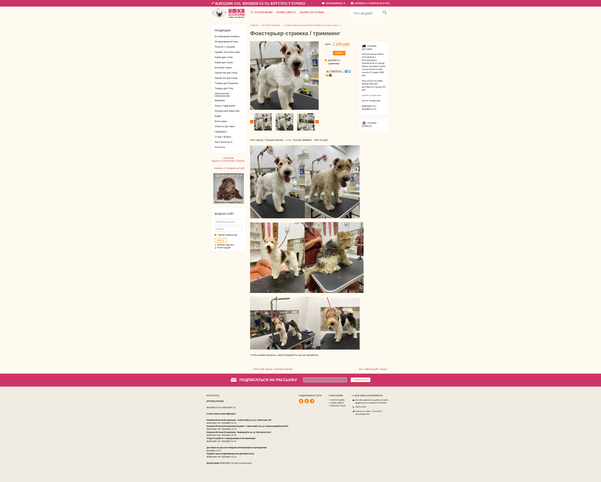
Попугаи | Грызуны (225, 46)
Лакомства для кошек (226, 77)
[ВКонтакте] (346, 71)
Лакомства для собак (226, 72)
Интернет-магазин (271, 25)
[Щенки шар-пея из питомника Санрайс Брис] (228, 202)
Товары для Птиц (224, 88)
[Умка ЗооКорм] (228, 18)
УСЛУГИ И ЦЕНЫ (261, 12)
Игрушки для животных (227, 110)
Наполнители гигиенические (222, 94)
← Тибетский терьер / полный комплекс (271, 369)
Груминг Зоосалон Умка (227, 52)
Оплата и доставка (225, 126)
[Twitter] (349, 71)
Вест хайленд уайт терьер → (374, 369)
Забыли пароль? (225, 244)
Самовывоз (221, 131)
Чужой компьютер (227, 234)
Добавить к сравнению (334, 62)
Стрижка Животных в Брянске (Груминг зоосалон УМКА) (311, 25)
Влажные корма (223, 67)
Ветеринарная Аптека (226, 41)
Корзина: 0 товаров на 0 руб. (372, 3)
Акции (218, 115)
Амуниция (220, 100)
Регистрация (223, 247)
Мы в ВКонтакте (223, 141)
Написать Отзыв (312, 12)
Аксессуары (221, 121)
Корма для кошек (224, 62)
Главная (254, 25)
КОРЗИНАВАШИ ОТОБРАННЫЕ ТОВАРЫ (228, 159)
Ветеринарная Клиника (227, 36)
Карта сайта (360, 406)
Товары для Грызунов (226, 83)
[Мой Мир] (330, 75)
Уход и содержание (225, 105)
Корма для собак (224, 57)
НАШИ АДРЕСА (286, 12)
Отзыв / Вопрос (223, 136)
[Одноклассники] (327, 75)
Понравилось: (335, 3)
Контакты (220, 147)
